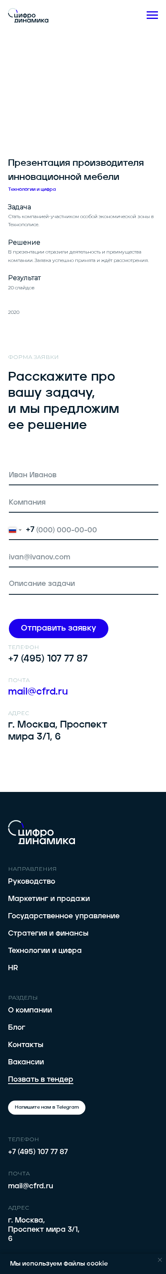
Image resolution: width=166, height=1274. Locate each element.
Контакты (25, 1045)
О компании (30, 1010)
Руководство (31, 881)
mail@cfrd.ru (30, 1186)
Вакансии (26, 1062)
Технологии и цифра (45, 950)
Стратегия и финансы (48, 933)
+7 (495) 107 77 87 (38, 1152)
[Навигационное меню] (152, 15)
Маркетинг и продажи (49, 899)
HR (13, 968)
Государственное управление (64, 916)
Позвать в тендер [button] (40, 1079)
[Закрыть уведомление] (160, 1260)
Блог (16, 1027)
